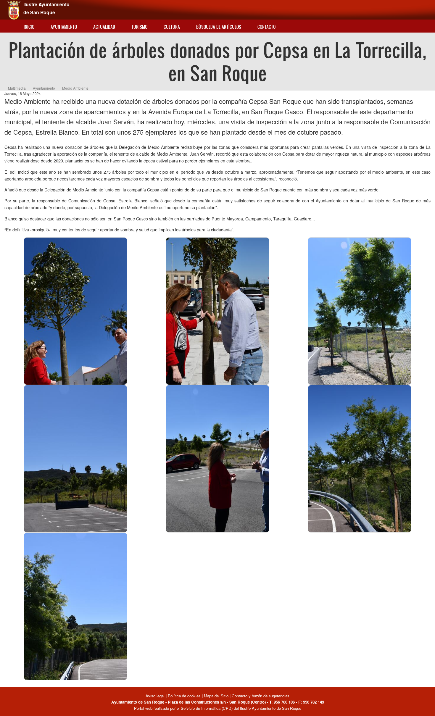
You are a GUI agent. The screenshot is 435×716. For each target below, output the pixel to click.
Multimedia (17, 88)
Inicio (29, 27)
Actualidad (104, 27)
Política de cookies (184, 696)
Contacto (266, 27)
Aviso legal (156, 696)
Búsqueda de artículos (218, 27)
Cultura (172, 27)
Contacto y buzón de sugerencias (260, 696)
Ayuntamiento (64, 27)
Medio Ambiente (75, 88)
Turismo (139, 27)
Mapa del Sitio (216, 696)
